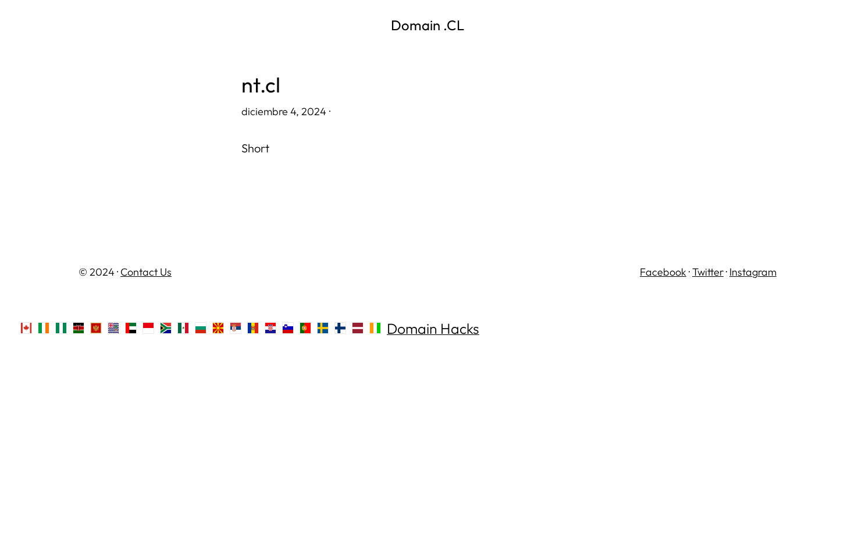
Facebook (663, 272)
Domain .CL (427, 25)
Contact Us (146, 272)
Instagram (752, 272)
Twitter (708, 272)
